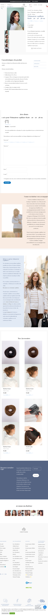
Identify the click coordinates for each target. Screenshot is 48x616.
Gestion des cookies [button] (5, 613)
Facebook (41, 214)
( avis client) (30, 25)
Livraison (36, 63)
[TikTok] (2, 574)
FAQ (1, 552)
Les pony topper (16, 568)
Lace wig (27, 564)
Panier (1, 550)
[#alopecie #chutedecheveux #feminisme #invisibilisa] (40, 513)
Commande (37, 60)
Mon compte (2, 548)
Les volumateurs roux (17, 556)
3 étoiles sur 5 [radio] (19, 142)
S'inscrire (36, 475)
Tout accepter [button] (12, 613)
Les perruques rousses (30, 554)
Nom (5, 169)
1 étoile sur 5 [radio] (6, 142)
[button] (2, 8)
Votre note (6, 140)
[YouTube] (5, 574)
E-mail (5, 174)
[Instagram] (4, 574)
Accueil (29, 10)
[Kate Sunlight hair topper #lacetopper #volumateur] (27, 513)
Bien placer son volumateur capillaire (11, 287)
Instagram (9, 312)
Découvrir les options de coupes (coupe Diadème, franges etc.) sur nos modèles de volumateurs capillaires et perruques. (36, 39)
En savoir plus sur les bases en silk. (35, 35)
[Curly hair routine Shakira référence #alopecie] (8, 513)
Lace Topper (15, 566)
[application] (5, 4)
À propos (2, 546)
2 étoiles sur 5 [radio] (12, 142)
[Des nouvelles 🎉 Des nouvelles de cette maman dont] (34, 513)
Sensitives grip (41, 546)
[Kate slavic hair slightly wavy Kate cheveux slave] (14, 513)
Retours (36, 66)
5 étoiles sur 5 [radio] (31, 142)
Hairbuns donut (41, 544)
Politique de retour (4, 558)
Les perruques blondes (30, 552)
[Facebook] (0, 574)
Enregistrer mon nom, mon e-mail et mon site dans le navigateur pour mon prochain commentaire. (25, 178)
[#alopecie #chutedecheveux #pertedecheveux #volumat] (21, 513)
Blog (10, 304)
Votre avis (6, 146)
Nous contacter (35, 1)
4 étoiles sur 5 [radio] (25, 142)
